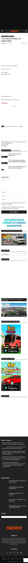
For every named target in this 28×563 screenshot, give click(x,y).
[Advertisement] (14, 15)
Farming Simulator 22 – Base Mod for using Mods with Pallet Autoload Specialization (7, 144)
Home (2, 34)
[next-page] (4, 173)
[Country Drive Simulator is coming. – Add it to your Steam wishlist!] (4, 482)
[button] (2, 31)
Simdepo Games (15, 557)
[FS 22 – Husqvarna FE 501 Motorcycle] (4, 155)
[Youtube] (21, 553)
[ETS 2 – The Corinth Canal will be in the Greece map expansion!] (4, 168)
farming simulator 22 (8, 126)
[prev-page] (2, 173)
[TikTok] (14, 553)
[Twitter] (5, 46)
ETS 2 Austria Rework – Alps (20, 141)
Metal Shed (21, 126)
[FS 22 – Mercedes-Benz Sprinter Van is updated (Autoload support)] (4, 161)
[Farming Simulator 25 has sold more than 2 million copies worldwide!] (4, 507)
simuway (4, 43)
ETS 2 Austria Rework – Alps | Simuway (9, 442)
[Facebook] (2, 46)
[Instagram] (10, 553)
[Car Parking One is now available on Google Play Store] (4, 488)
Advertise (12, 559)
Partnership (4, 559)
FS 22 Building (11, 36)
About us (4, 557)
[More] (8, 46)
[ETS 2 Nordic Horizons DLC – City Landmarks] (4, 495)
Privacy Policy (17, 559)
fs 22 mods (15, 126)
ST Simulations (22, 557)
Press (8, 559)
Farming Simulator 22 (9, 34)
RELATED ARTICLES (6, 150)
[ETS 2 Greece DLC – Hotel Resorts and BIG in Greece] (4, 501)
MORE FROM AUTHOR (16, 150)
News (2, 169)
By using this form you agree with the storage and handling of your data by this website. (12, 207)
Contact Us (9, 557)
